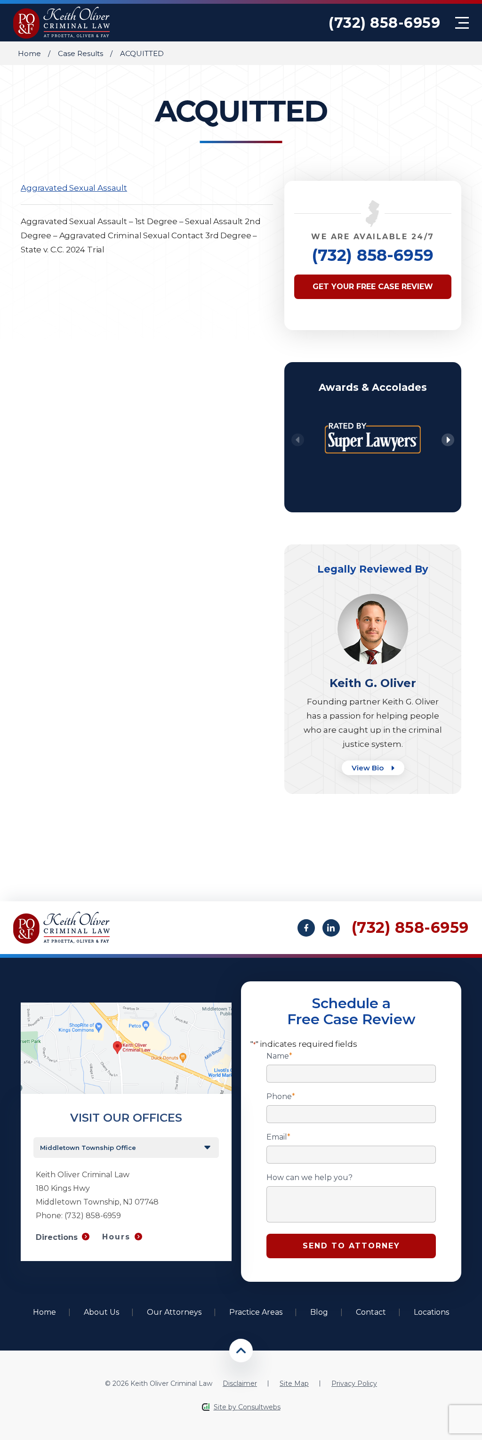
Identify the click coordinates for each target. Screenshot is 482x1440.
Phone (280, 1096)
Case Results (80, 53)
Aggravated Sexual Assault (74, 188)
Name (279, 1056)
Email (278, 1137)
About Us (101, 1312)
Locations (431, 1312)
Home (29, 53)
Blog (319, 1312)
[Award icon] (372, 416)
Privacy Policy (354, 1383)
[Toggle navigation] (462, 23)
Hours (116, 1236)
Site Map (294, 1383)
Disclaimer (240, 1383)
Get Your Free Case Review (373, 286)
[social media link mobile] (306, 928)
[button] (448, 440)
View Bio (369, 767)
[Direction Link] (126, 1007)
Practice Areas (255, 1312)
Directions (57, 1237)
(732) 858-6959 (384, 23)
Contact (371, 1312)
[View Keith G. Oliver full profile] (372, 598)
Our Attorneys (174, 1312)
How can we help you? (309, 1177)
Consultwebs (259, 1407)
